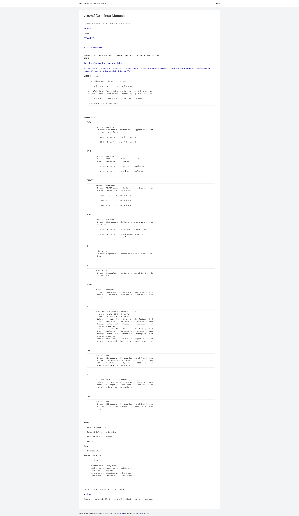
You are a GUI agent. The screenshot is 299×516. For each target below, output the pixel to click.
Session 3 (104, 3)
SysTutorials (84, 3)
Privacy (147, 513)
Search (218, 3)
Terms (140, 513)
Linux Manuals (95, 3)
